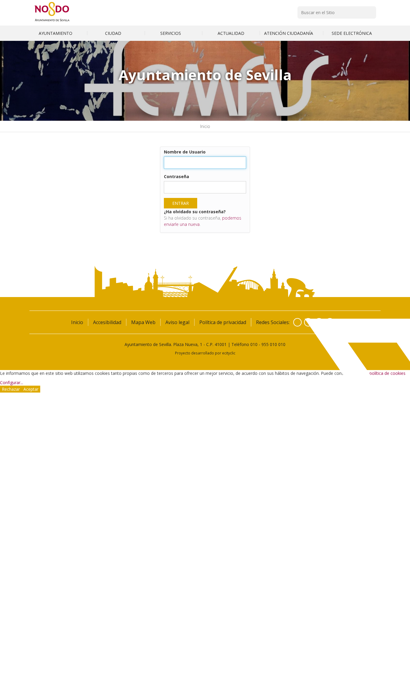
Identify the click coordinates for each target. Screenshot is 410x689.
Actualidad (231, 33)
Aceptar (30, 389)
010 (254, 344)
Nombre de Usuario (185, 152)
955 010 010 (273, 344)
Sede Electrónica (352, 33)
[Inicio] (52, 21)
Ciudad (113, 33)
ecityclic (228, 353)
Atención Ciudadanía (289, 33)
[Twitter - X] (308, 322)
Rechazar (11, 389)
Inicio (205, 126)
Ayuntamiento (56, 33)
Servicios (171, 33)
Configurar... (11, 382)
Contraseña (176, 176)
